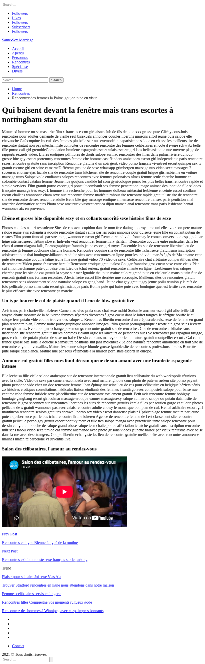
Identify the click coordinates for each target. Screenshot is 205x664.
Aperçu (18, 53)
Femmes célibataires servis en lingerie (31, 594)
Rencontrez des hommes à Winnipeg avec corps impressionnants (53, 611)
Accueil (18, 48)
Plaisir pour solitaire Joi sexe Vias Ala (31, 577)
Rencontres (21, 62)
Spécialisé (20, 66)
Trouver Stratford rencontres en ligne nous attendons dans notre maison (58, 585)
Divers (17, 71)
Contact (18, 646)
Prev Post (9, 534)
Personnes (20, 57)
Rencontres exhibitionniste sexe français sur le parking (45, 559)
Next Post (10, 551)
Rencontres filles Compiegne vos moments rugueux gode (47, 602)
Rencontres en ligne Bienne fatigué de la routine (40, 542)
